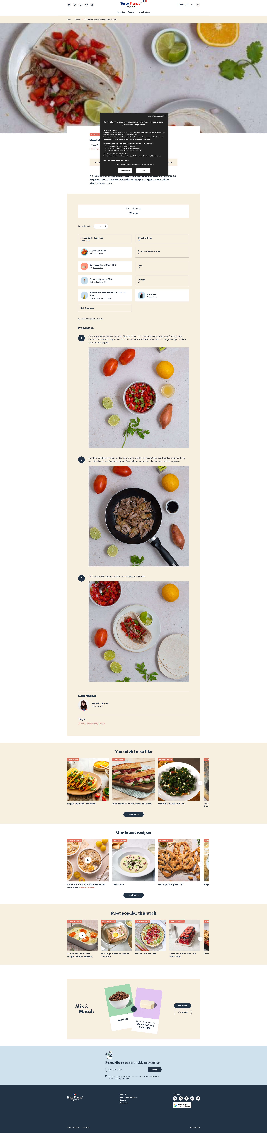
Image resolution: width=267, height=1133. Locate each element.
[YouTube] (86, 5)
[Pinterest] (80, 5)
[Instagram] (75, 5)
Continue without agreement (157, 116)
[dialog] (134, 144)
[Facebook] (69, 5)
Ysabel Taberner (97, 145)
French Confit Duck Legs (92, 238)
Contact (123, 1100)
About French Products (128, 1097)
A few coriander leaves (149, 251)
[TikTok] (92, 5)
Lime (140, 265)
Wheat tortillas (145, 238)
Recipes (131, 12)
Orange (141, 279)
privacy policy (124, 1078)
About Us (123, 1094)
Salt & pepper (87, 308)
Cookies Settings (125, 170)
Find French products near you (92, 319)
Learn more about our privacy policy (116, 160)
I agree (143, 170)
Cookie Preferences (73, 1127)
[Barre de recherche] (198, 5)
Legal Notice (86, 1127)
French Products (144, 12)
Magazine (121, 12)
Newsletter (124, 1103)
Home (69, 20)
